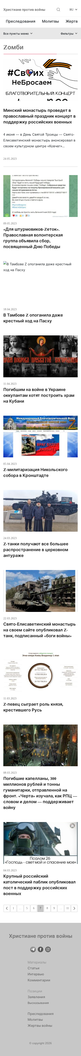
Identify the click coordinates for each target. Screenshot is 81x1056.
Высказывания (38, 1003)
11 (67, 908)
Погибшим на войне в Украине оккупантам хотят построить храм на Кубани (38, 395)
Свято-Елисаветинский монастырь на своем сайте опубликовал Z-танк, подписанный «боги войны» (39, 630)
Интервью (36, 974)
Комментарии (39, 980)
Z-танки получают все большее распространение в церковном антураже (35, 549)
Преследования (20, 21)
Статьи (33, 968)
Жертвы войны (40, 1025)
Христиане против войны (24, 9)
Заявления (36, 997)
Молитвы (50, 21)
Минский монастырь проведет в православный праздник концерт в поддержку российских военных (39, 116)
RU (72, 9)
